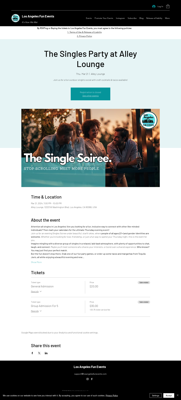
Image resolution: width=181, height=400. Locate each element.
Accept (169, 395)
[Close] (177, 395)
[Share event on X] (39, 353)
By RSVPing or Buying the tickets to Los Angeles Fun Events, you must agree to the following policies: (84, 28)
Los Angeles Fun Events (38, 16)
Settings (155, 395)
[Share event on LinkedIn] (46, 353)
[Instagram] (87, 379)
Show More (36, 262)
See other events (90, 95)
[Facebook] (91, 379)
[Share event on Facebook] (32, 353)
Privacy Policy (112, 395)
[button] (168, 6)
